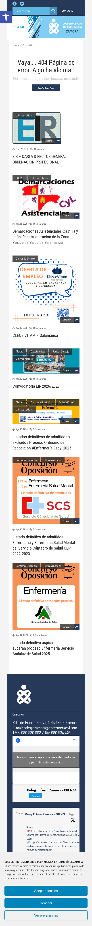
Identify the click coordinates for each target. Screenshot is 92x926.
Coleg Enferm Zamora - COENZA (45, 814)
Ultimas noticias (24, 115)
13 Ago (71, 814)
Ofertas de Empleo (25, 258)
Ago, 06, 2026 (22, 635)
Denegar (46, 903)
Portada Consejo (61, 351)
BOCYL (19, 178)
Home (16, 45)
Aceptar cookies (46, 891)
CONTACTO (67, 10)
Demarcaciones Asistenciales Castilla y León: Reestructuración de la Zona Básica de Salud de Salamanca (45, 237)
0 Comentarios (40, 149)
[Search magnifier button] (53, 11)
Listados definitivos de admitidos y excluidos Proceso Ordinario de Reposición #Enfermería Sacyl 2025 (42, 442)
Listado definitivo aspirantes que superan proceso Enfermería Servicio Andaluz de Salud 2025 (43, 648)
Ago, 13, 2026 (21, 223)
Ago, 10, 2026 (21, 328)
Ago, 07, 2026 (21, 429)
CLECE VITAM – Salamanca (35, 335)
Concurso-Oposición (40, 402)
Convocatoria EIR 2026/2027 (36, 386)
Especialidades (37, 351)
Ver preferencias (46, 915)
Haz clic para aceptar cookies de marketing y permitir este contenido (46, 759)
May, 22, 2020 (22, 149)
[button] (6, 17)
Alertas (19, 351)
